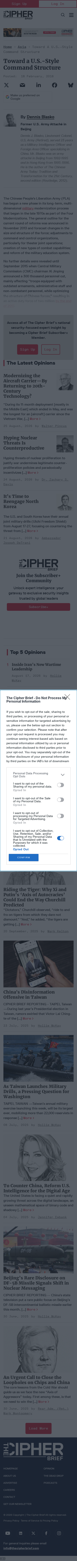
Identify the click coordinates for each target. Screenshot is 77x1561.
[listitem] (38, 775)
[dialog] (38, 780)
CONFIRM (23, 857)
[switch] (60, 785)
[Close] (69, 698)
